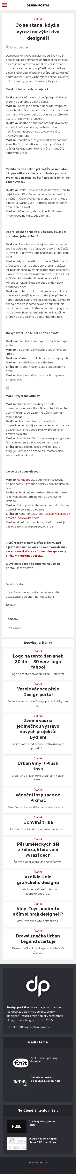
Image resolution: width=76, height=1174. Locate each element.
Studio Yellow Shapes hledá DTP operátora (42, 1140)
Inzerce (45, 1027)
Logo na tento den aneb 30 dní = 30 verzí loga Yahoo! (38, 661)
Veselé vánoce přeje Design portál (38, 691)
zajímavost (14, 628)
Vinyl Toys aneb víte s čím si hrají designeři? (38, 911)
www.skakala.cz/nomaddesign (35, 551)
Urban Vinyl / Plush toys (38, 766)
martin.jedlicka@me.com (23, 518)
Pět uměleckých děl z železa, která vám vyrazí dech (38, 849)
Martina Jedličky (31, 555)
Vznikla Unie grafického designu (38, 879)
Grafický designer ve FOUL (41, 1123)
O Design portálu (29, 1027)
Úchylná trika (38, 822)
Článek (38, 18)
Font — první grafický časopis (43, 1059)
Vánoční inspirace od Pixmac (38, 797)
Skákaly (11, 555)
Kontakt (12, 1027)
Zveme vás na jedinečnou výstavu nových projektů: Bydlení (38, 729)
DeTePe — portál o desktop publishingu (45, 1079)
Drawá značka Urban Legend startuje (38, 938)
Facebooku (28, 479)
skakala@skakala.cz (57, 514)
